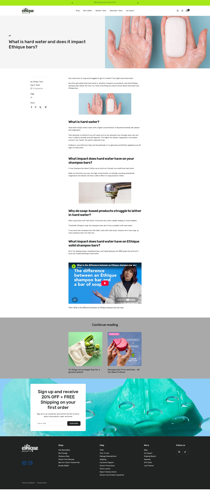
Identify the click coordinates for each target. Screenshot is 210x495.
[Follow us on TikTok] (185, 452)
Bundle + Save (101, 11)
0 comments (38, 88)
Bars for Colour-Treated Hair (69, 462)
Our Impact (130, 11)
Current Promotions (107, 466)
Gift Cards (148, 462)
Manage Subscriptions (108, 456)
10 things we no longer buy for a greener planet (84, 370)
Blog (145, 450)
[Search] (178, 11)
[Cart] (187, 11)
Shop (78, 11)
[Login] (182, 11)
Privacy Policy (41, 483)
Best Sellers (87, 11)
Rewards (147, 459)
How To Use (104, 453)
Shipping (103, 459)
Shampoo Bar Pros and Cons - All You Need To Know (124, 370)
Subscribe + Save (116, 11)
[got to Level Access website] (27, 462)
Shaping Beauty (150, 456)
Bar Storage (62, 453)
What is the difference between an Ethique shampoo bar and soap (98, 308)
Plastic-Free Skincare (66, 459)
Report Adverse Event (108, 472)
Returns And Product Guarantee (112, 475)
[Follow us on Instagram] (179, 452)
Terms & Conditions (28, 483)
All (10, 36)
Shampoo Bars (63, 456)
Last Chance (149, 466)
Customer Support (107, 462)
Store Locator (105, 469)
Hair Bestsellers (64, 450)
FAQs (102, 450)
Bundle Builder (63, 466)
